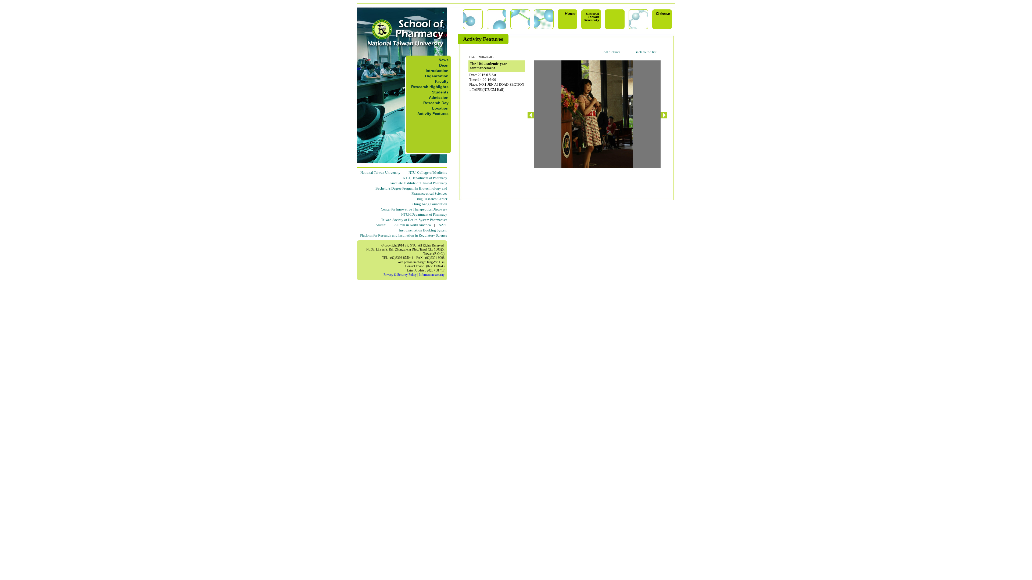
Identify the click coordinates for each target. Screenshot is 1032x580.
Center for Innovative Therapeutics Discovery (414, 209)
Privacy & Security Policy (400, 275)
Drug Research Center (431, 199)
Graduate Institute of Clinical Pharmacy (418, 183)
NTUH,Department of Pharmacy (424, 214)
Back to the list (646, 52)
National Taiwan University (380, 173)
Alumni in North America (412, 225)
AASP (443, 225)
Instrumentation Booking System (423, 230)
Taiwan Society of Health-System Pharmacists (414, 220)
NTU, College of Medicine (427, 173)
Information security (432, 275)
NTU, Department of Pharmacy (425, 178)
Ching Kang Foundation (429, 204)
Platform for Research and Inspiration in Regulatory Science (403, 235)
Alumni (380, 225)
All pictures (611, 52)
